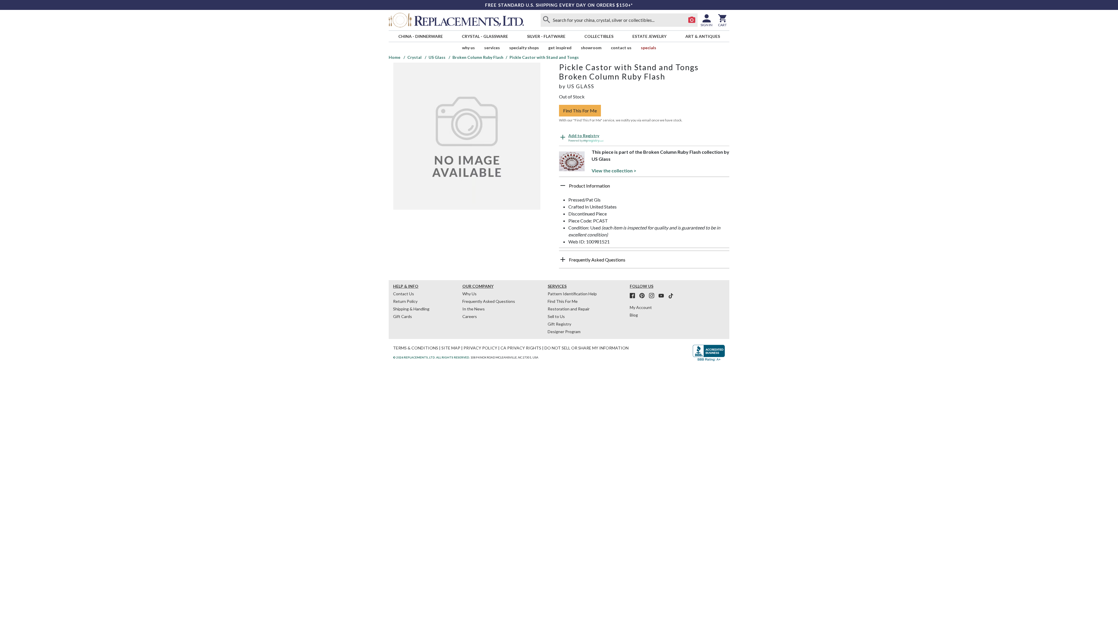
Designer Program (564, 331)
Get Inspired (560, 47)
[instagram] (653, 296)
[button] (644, 188)
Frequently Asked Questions (488, 301)
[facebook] (634, 296)
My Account (641, 307)
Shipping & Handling (411, 308)
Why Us (469, 293)
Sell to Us (556, 316)
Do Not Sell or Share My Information (586, 347)
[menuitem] (420, 36)
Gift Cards (402, 316)
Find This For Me (580, 110)
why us (468, 47)
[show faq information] (563, 259)
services (492, 47)
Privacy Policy (480, 347)
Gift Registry (559, 323)
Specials (648, 47)
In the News (473, 308)
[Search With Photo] (692, 20)
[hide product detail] (563, 185)
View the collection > (614, 170)
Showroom (591, 47)
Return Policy (405, 301)
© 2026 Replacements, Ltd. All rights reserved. (431, 357)
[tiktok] (670, 296)
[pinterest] (643, 296)
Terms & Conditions (415, 347)
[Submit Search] (546, 20)
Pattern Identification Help (572, 293)
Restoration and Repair (569, 308)
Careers (469, 316)
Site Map (450, 347)
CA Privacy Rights (520, 347)
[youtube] (663, 296)
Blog (634, 314)
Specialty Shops (524, 47)
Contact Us (621, 47)
